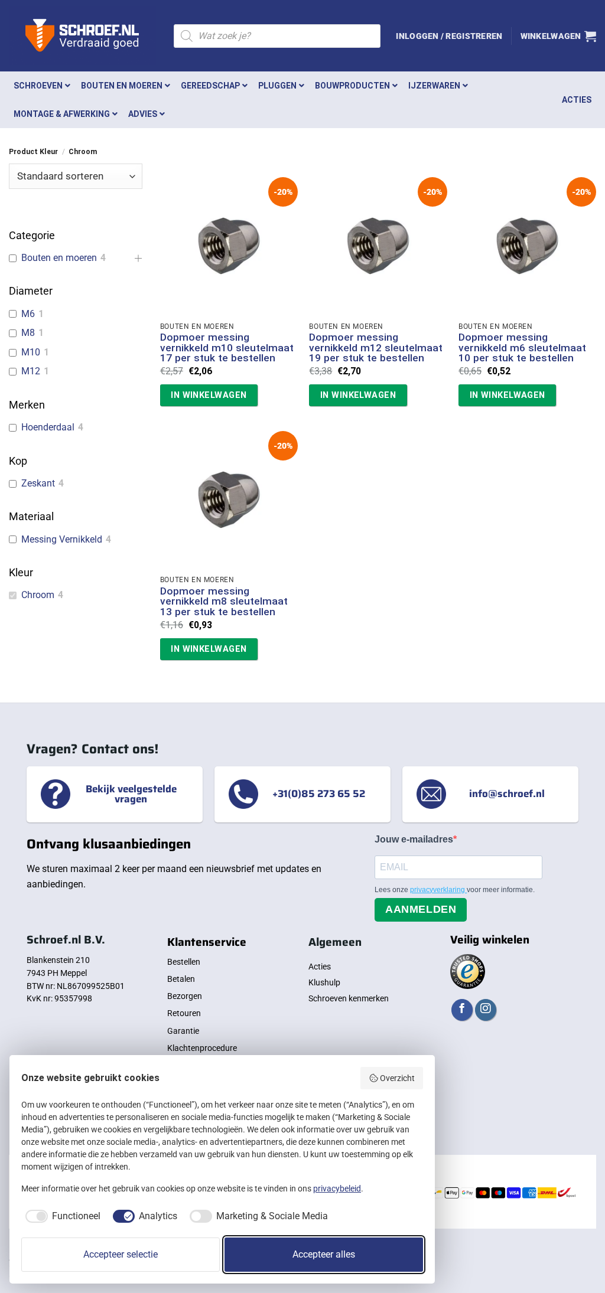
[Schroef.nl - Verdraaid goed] (82, 36)
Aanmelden (420, 909)
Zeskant (38, 483)
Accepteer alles (323, 1254)
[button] (449, 36)
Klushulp (324, 982)
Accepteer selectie (120, 1254)
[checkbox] (60, 1216)
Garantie (183, 1031)
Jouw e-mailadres (414, 839)
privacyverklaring (438, 890)
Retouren (184, 1013)
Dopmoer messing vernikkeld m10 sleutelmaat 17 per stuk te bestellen (227, 347)
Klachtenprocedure (202, 1048)
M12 (30, 371)
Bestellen (183, 962)
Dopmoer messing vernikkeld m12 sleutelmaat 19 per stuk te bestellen (376, 347)
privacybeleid (337, 1188)
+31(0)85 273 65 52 (318, 794)
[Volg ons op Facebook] (462, 1010)
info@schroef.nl (507, 794)
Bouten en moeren (59, 257)
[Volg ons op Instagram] (485, 1010)
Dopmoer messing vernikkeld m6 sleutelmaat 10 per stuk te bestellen (522, 347)
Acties (319, 966)
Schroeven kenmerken (348, 998)
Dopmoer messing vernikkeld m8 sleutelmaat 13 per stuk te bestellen (224, 601)
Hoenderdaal (47, 427)
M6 (28, 313)
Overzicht (397, 1078)
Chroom (37, 594)
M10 (30, 352)
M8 (28, 332)
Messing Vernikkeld (61, 539)
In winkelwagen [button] (208, 395)
